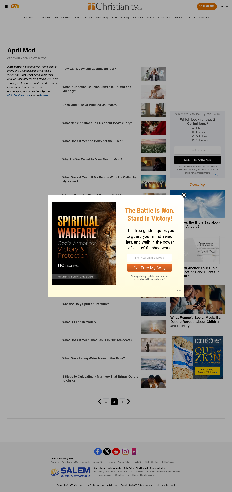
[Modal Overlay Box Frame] (116, 246)
